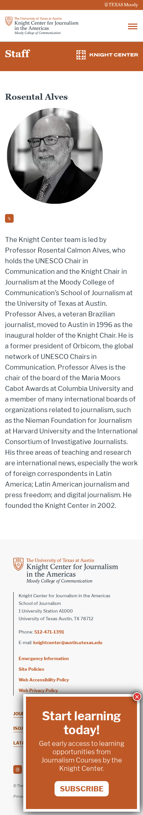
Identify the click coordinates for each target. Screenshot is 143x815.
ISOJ (18, 728)
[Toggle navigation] (133, 26)
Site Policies (31, 669)
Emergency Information (44, 658)
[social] (9, 218)
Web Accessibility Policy (44, 679)
